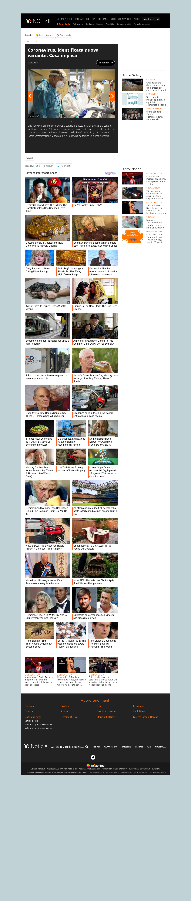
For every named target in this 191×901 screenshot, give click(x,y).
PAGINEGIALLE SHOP (68, 769)
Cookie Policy (57, 772)
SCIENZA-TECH (125, 19)
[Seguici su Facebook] (93, 758)
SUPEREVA (156, 769)
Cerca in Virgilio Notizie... (67, 746)
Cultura (28, 711)
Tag (149, 747)
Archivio (139, 747)
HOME (27, 41)
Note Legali (39, 772)
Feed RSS (96, 747)
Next (112, 96)
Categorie (126, 747)
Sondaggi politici (124, 24)
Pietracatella (78, 24)
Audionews (149, 19)
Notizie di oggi (32, 717)
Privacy (48, 772)
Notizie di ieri (31, 720)
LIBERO (34, 769)
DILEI (115, 769)
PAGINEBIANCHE (93, 769)
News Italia (160, 747)
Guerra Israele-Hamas (145, 717)
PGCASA (82, 769)
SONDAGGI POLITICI (154, 109)
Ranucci (99, 24)
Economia (138, 706)
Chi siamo (30, 772)
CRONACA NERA (153, 188)
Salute (64, 711)
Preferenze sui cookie (72, 772)
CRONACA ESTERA (32, 675)
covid (29, 158)
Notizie (39, 746)
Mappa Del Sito (111, 747)
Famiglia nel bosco (142, 24)
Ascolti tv (110, 24)
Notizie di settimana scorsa (38, 728)
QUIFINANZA (133, 769)
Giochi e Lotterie (106, 711)
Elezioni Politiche (106, 717)
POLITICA (90, 19)
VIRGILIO (42, 769)
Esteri (100, 706)
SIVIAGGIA (123, 769)
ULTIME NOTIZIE (65, 19)
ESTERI (113, 19)
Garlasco (90, 24)
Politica (65, 706)
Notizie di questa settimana (38, 724)
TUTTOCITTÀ (107, 769)
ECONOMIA (102, 19)
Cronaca (29, 706)
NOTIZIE (42, 21)
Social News (140, 711)
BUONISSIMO (145, 769)
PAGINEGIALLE (53, 769)
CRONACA (79, 19)
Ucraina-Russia (69, 717)
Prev (30, 96)
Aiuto (85, 772)
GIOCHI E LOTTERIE (154, 231)
